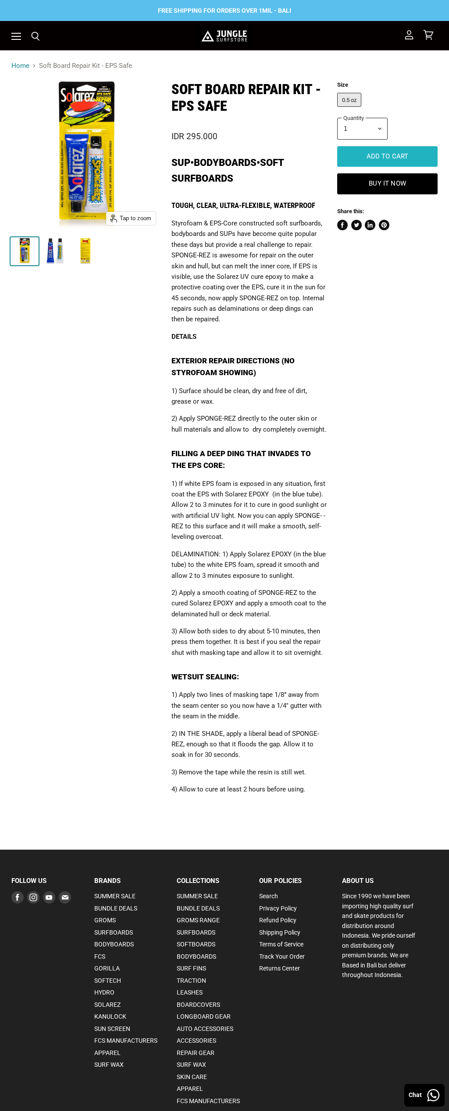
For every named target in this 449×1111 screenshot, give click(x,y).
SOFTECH (107, 980)
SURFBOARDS (113, 932)
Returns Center (279, 968)
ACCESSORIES (196, 1040)
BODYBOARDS (114, 944)
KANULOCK (110, 1016)
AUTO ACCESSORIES (205, 1028)
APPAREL (107, 1052)
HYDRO (104, 992)
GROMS (105, 920)
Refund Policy (277, 920)
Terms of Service (281, 944)
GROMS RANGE (198, 920)
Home (20, 66)
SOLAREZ (107, 1004)
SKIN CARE (192, 1076)
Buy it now (387, 183)
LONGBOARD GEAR (204, 1016)
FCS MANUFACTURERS (125, 1040)
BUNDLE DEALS (115, 908)
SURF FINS (191, 968)
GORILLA (107, 968)
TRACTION (191, 980)
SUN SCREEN (112, 1028)
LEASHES (190, 992)
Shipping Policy (279, 932)
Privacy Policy (278, 908)
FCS (99, 956)
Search (268, 896)
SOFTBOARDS (196, 944)
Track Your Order (282, 956)
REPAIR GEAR (195, 1052)
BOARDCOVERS (198, 1004)
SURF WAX (109, 1064)
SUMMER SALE (114, 896)
